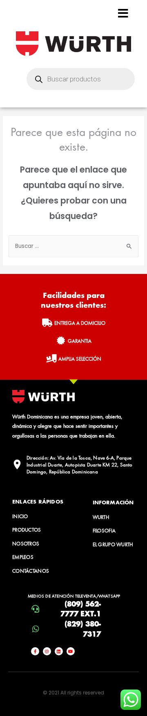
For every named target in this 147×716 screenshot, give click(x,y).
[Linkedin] (59, 651)
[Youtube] (71, 651)
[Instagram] (47, 651)
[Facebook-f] (35, 651)
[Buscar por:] (73, 246)
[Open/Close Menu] (123, 13)
